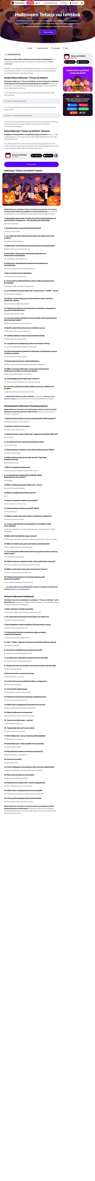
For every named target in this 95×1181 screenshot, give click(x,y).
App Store (49, 155)
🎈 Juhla (65, 48)
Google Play (37, 155)
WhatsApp (85, 109)
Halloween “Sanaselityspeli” (19, 589)
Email (83, 112)
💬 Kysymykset (55, 48)
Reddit (75, 112)
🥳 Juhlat (29, 48)
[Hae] (82, 3)
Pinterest (84, 105)
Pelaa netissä (48, 32)
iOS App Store (84, 62)
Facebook (73, 105)
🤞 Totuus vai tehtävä (41, 48)
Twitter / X (73, 109)
